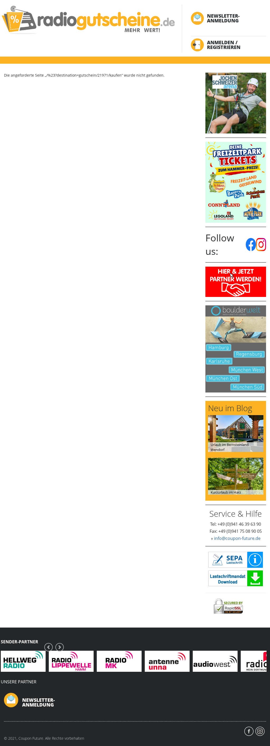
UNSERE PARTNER (18, 682)
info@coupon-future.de (237, 538)
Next (59, 647)
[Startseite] (87, 19)
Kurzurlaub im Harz (226, 492)
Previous (48, 647)
